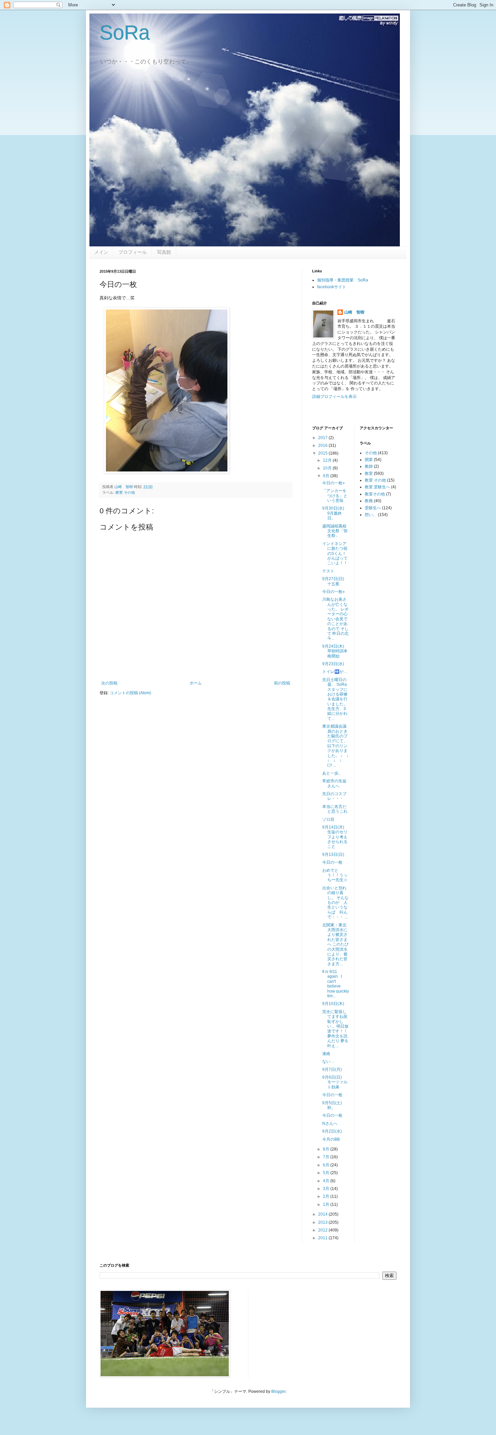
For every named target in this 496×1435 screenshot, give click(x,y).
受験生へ (373, 508)
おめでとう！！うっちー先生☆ (335, 875)
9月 (326, 475)
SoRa (125, 32)
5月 (326, 1172)
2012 (323, 1230)
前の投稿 (282, 683)
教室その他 (375, 494)
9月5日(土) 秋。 (334, 1105)
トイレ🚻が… (335, 671)
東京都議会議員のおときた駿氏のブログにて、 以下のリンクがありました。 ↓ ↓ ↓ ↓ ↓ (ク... (337, 745)
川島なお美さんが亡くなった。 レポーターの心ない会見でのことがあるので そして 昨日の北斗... (335, 619)
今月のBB (331, 1139)
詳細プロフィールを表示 (334, 396)
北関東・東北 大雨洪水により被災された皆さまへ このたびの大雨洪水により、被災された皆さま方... (336, 944)
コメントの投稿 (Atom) (130, 693)
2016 (323, 445)
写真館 (164, 252)
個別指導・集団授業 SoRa (342, 280)
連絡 (326, 1053)
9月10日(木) (333, 1003)
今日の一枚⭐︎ (333, 483)
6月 (326, 1165)
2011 (323, 1238)
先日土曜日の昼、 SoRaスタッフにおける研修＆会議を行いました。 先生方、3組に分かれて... (335, 699)
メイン (101, 252)
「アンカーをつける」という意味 (335, 495)
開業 (369, 459)
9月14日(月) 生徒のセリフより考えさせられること (335, 837)
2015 (323, 453)
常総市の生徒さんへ (334, 783)
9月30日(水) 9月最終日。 (335, 513)
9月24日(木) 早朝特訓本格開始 (335, 651)
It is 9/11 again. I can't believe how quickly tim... (335, 983)
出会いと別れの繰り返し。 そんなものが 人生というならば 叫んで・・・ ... (335, 902)
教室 (369, 473)
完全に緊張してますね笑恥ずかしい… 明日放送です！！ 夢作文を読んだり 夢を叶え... (335, 1028)
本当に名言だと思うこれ (335, 809)
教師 (369, 466)
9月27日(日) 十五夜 (335, 581)
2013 (323, 1222)
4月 (326, 1181)
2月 (326, 1196)
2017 (323, 437)
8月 (326, 1149)
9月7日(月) (332, 1069)
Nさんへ (329, 1123)
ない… (328, 1061)
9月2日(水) (332, 1131)
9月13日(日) (333, 854)
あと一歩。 (332, 773)
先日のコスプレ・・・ (334, 796)
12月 (328, 460)
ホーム (196, 683)
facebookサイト (331, 287)
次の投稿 (109, 683)
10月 (328, 468)
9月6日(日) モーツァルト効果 (335, 1082)
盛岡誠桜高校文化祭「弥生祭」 (335, 531)
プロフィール (132, 252)
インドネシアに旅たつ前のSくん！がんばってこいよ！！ (335, 553)
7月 (326, 1157)
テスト (328, 571)
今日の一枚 (332, 862)
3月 (326, 1188)
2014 (323, 1214)
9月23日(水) (333, 663)
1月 (326, 1204)
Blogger (278, 1391)
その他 (371, 453)
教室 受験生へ (377, 487)
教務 (369, 500)
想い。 (371, 514)
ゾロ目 (328, 819)
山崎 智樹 (354, 312)
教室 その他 (125, 492)
